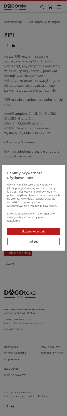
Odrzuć (33, 241)
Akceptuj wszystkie (33, 231)
